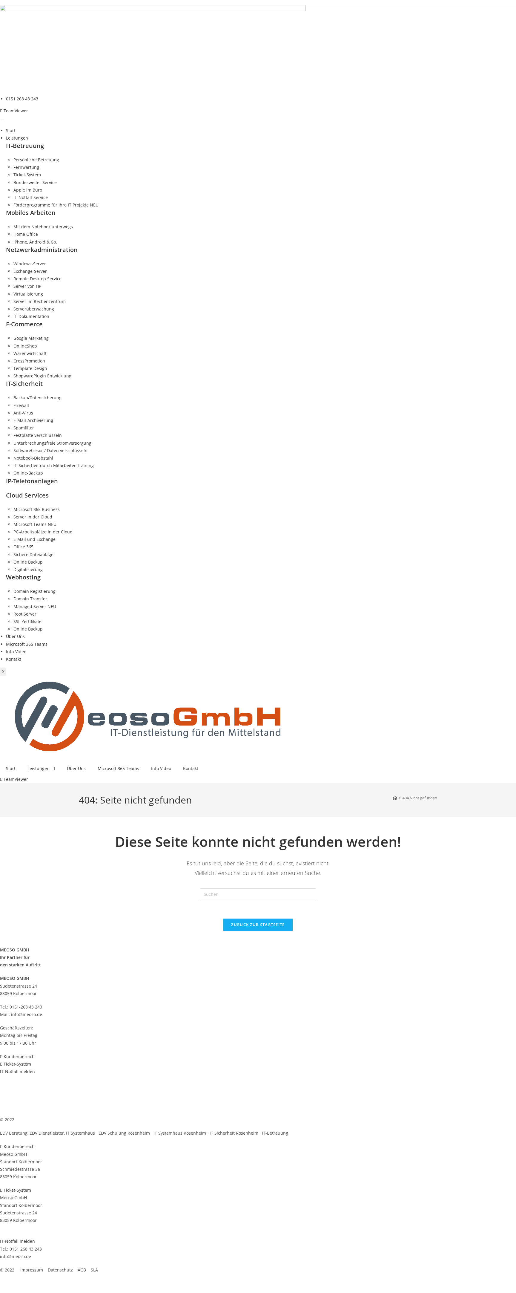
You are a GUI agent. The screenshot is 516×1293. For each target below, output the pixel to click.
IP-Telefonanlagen (32, 481)
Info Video (161, 768)
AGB (80, 1119)
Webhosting (23, 577)
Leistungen (17, 138)
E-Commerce (24, 324)
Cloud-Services (27, 495)
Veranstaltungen (16, 1092)
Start (11, 130)
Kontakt (13, 659)
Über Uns (15, 636)
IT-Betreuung (25, 146)
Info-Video (16, 651)
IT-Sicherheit (24, 384)
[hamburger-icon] (2, 119)
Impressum (30, 1119)
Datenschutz (59, 1119)
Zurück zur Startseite (258, 924)
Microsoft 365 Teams (26, 644)
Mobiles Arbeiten (31, 213)
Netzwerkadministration (42, 250)
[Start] (395, 798)
